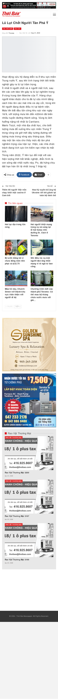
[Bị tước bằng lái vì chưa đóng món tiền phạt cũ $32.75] (16, 247)
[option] (29, 501)
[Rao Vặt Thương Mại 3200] (29, 453)
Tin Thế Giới (7, 29)
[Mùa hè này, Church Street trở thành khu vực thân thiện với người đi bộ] (16, 278)
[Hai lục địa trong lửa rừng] (16, 214)
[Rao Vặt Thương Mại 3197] (29, 497)
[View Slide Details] (29, 5)
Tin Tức (17, 29)
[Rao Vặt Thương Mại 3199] (29, 540)
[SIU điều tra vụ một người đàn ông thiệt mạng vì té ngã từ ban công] (42, 247)
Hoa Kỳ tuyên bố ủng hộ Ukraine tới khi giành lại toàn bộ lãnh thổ (44, 192)
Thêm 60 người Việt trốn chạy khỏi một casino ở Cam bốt (14, 192)
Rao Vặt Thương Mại (14, 438)
